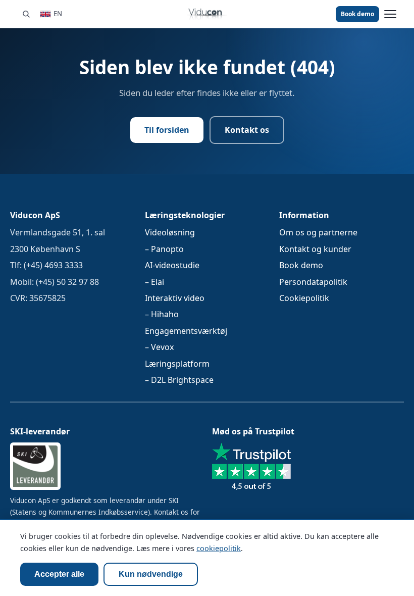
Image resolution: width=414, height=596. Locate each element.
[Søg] (26, 14)
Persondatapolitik (313, 281)
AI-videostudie (172, 265)
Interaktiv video (174, 297)
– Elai (154, 281)
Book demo (357, 14)
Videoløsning (170, 232)
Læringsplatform (177, 363)
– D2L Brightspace (179, 379)
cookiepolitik (218, 548)
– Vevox (159, 347)
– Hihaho (162, 314)
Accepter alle (59, 574)
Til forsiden (166, 129)
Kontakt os (247, 129)
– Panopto (164, 248)
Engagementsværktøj (186, 330)
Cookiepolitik (304, 297)
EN (58, 13)
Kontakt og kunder (315, 248)
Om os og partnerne (318, 232)
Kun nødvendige (151, 574)
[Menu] (390, 14)
